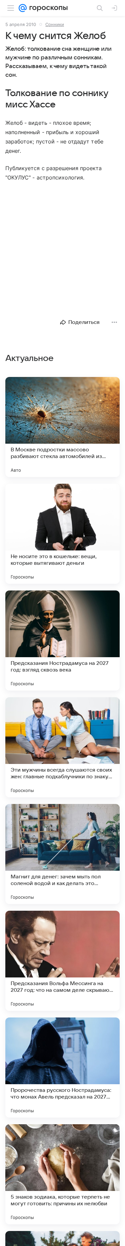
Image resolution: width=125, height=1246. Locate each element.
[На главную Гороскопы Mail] (47, 8)
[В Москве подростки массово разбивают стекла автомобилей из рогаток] (62, 427)
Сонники (54, 24)
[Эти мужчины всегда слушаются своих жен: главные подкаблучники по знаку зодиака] (62, 747)
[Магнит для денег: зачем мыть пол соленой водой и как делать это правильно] (62, 854)
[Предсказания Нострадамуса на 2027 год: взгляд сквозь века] (62, 640)
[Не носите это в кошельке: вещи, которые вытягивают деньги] (62, 534)
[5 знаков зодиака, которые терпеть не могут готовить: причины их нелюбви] (62, 1174)
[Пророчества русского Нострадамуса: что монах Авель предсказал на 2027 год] (62, 1067)
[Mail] (23, 8)
